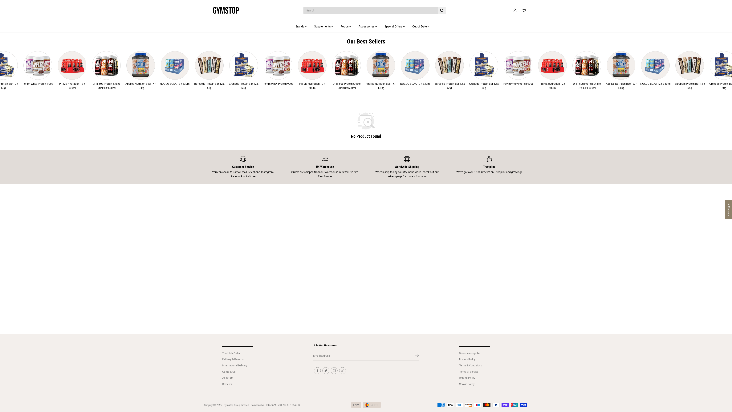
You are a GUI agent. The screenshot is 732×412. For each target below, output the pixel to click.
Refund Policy (467, 377)
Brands (300, 26)
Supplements (322, 26)
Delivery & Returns (233, 359)
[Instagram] (334, 370)
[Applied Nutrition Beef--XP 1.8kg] (129, 65)
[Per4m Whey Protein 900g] (26, 65)
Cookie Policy (467, 384)
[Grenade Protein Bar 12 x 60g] (232, 65)
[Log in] (514, 10)
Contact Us (228, 371)
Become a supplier (470, 353)
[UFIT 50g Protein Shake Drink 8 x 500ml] (95, 65)
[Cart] (524, 10)
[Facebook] (317, 370)
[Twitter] (326, 370)
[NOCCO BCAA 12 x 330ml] (163, 65)
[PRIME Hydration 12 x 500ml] (60, 65)
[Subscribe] (417, 356)
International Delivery (234, 365)
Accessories (367, 26)
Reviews (227, 384)
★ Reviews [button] (728, 209)
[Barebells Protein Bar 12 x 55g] (198, 65)
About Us (227, 377)
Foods (345, 26)
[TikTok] (342, 370)
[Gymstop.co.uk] (226, 10)
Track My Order (231, 353)
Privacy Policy (467, 359)
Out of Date (420, 26)
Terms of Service (468, 371)
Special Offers (393, 26)
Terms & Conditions (470, 365)
